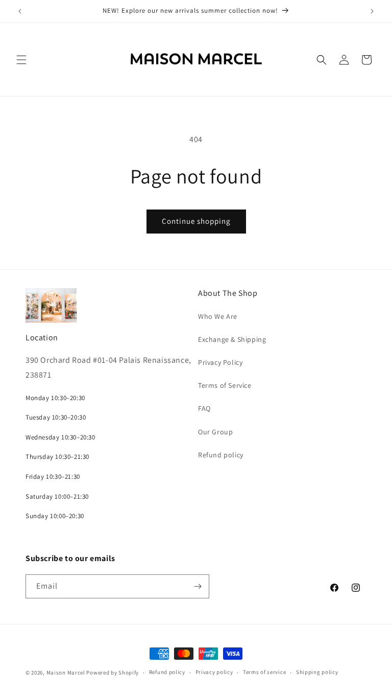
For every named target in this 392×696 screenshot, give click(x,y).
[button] (21, 60)
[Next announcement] (372, 11)
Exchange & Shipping (232, 339)
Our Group (215, 431)
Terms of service (264, 672)
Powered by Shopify (112, 672)
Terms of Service (225, 385)
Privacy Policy (220, 362)
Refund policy (220, 454)
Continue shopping (196, 221)
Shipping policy (317, 672)
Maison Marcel (65, 672)
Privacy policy (214, 672)
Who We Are (217, 316)
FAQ (204, 408)
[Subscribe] (197, 586)
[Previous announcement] (20, 11)
